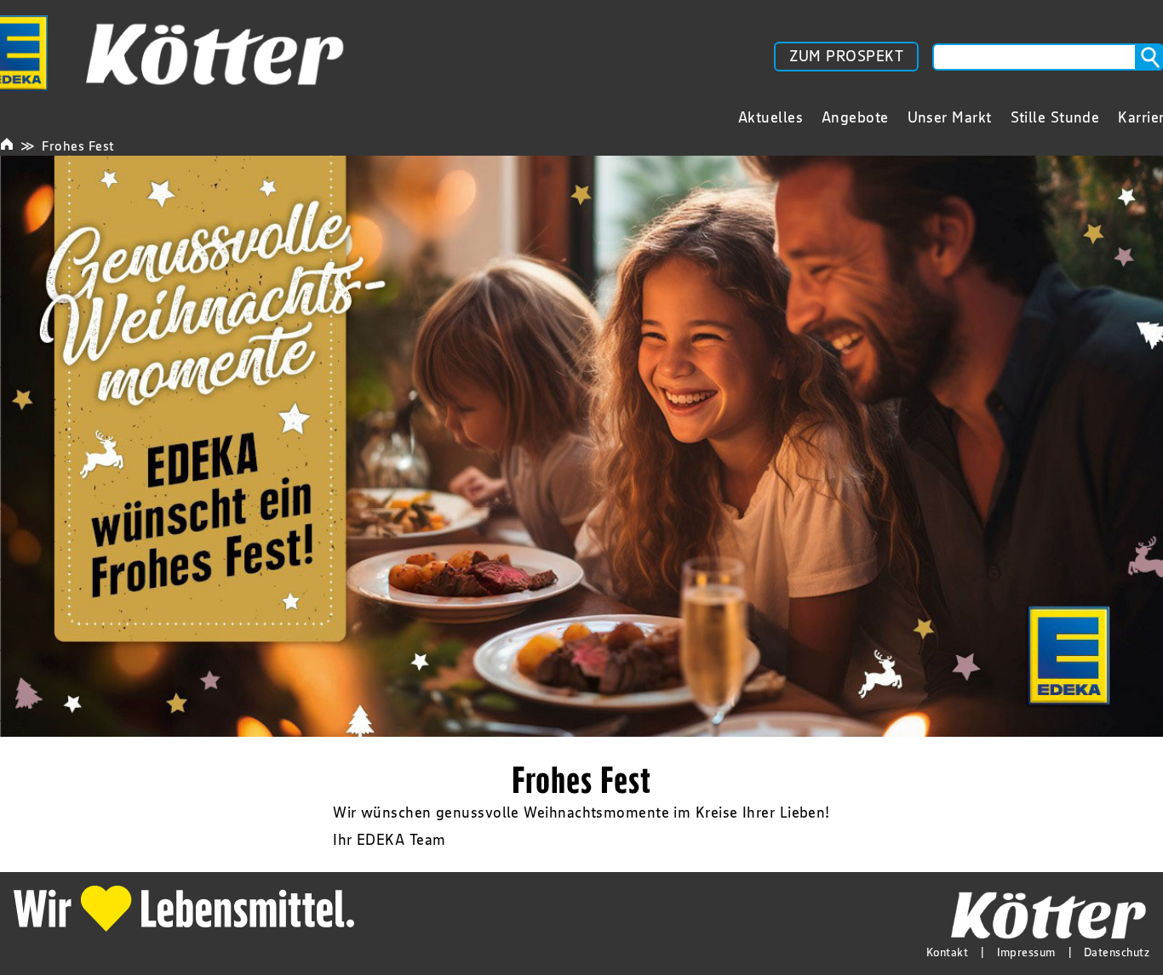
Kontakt (947, 952)
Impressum (1026, 952)
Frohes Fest (78, 145)
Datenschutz (1116, 952)
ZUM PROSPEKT (846, 56)
